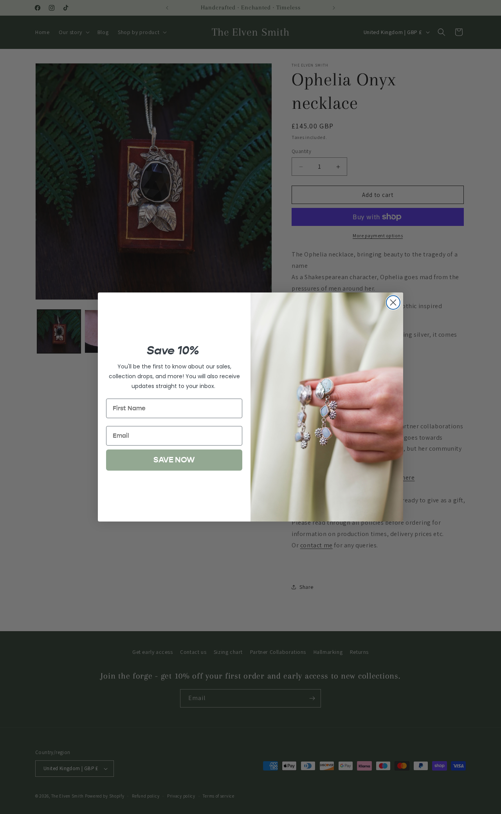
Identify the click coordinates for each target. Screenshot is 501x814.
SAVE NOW (174, 460)
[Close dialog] (393, 302)
